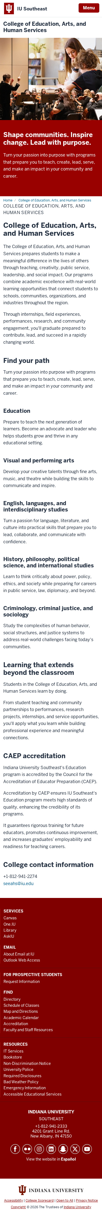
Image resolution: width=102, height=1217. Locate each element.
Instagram (39, 1149)
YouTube (87, 1149)
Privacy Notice (87, 1200)
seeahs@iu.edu (18, 883)
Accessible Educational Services (32, 1094)
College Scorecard (40, 1200)
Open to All (64, 1200)
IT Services (13, 1051)
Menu (89, 8)
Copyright (18, 1207)
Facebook (15, 1149)
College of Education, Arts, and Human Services (44, 27)
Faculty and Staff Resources (28, 1029)
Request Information (22, 981)
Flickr (27, 1149)
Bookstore (13, 1057)
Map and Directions (21, 1011)
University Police (18, 1069)
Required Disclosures (22, 1075)
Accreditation (16, 1023)
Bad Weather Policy (21, 1081)
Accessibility (13, 1200)
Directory (12, 999)
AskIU (9, 936)
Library (10, 930)
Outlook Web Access (22, 960)
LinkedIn (51, 1149)
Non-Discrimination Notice (27, 1063)
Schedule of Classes (21, 1005)
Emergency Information (25, 1087)
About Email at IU (19, 954)
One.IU (10, 924)
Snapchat (63, 1149)
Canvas (10, 917)
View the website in (51, 1159)
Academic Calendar (21, 1017)
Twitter (75, 1149)
